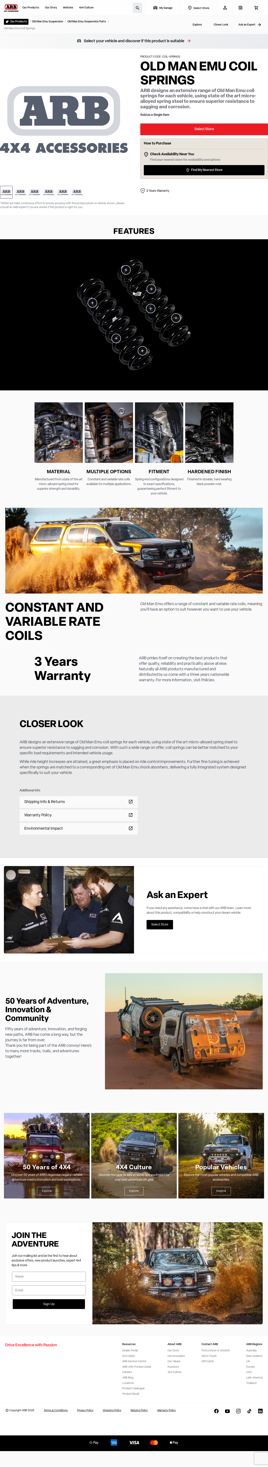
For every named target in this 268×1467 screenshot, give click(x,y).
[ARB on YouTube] (227, 1411)
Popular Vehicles (221, 1168)
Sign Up (49, 1304)
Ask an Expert (246, 24)
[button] (134, 315)
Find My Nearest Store (206, 170)
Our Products (30, 7)
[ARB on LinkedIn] (260, 1411)
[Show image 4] (48, 192)
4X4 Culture (134, 1168)
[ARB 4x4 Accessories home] (11, 8)
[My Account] (225, 7)
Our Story (51, 7)
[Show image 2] (20, 192)
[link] (126, 270)
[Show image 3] (34, 192)
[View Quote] (240, 7)
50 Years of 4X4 (47, 1168)
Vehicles (68, 7)
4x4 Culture (86, 7)
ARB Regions (254, 1344)
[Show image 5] (63, 192)
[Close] (58, 1453)
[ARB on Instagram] (238, 1411)
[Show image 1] (6, 192)
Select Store (204, 129)
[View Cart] (256, 8)
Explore (47, 1191)
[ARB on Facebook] (216, 1411)
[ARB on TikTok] (249, 1411)
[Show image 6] (77, 192)
